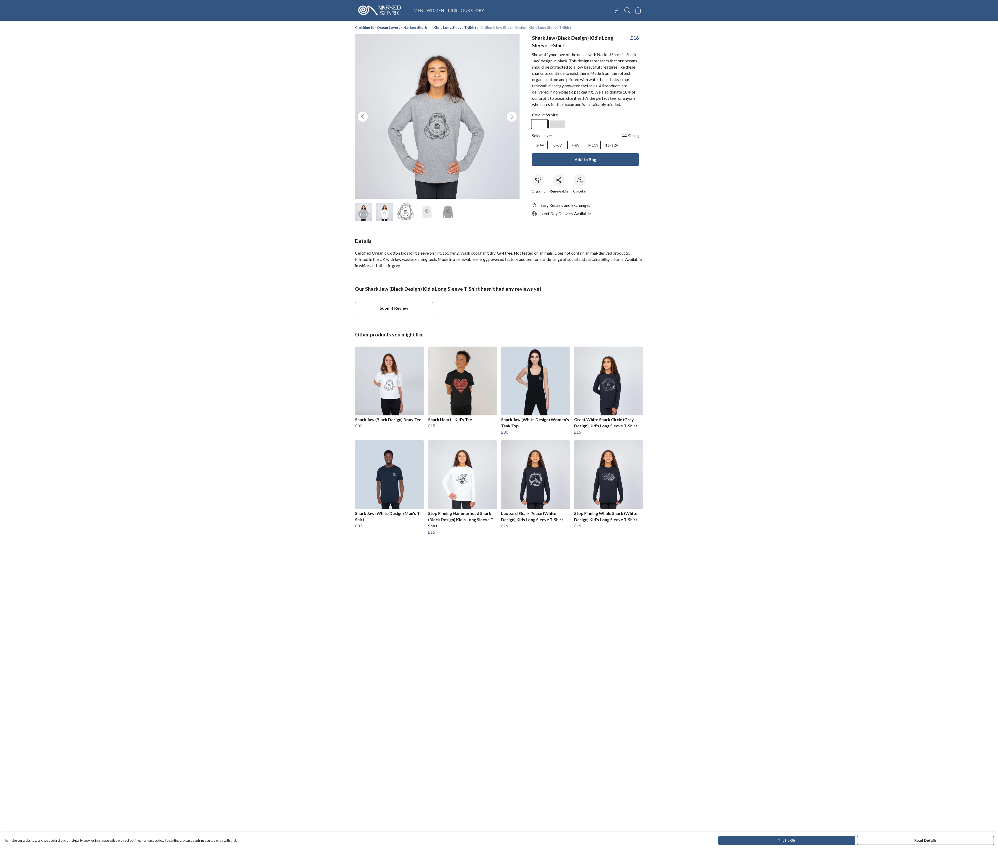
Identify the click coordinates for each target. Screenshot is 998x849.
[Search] (627, 10)
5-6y (557, 144)
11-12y (611, 144)
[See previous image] (363, 116)
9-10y (593, 144)
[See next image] (512, 116)
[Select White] (540, 124)
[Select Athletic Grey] (557, 124)
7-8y (575, 144)
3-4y (540, 144)
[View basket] (638, 10)
